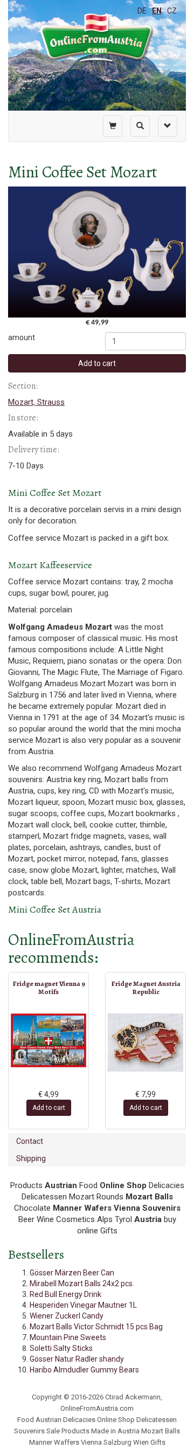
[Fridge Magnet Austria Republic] (145, 1042)
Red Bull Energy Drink (65, 1294)
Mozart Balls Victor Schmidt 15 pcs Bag (96, 1326)
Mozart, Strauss (36, 402)
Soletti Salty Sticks (61, 1348)
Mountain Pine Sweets (68, 1337)
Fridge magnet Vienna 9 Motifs (48, 987)
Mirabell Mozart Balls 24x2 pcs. (82, 1283)
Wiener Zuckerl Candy (66, 1316)
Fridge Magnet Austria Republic (146, 987)
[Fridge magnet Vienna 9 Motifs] (48, 1040)
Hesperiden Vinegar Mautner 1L (83, 1305)
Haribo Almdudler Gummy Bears (84, 1369)
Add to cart (97, 363)
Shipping (31, 1158)
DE (142, 10)
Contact (29, 1141)
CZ (172, 10)
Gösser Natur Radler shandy (77, 1359)
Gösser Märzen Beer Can (72, 1272)
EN (157, 10)
